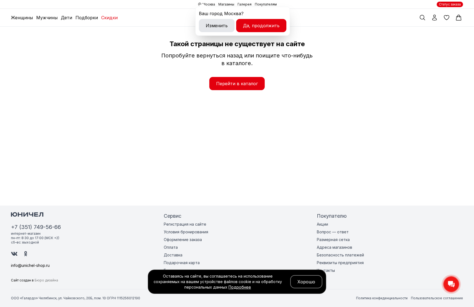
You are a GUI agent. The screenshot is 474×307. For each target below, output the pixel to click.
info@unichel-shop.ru (30, 265)
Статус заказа (450, 4)
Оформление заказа (183, 239)
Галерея (245, 4)
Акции (322, 224)
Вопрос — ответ (333, 231)
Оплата (171, 247)
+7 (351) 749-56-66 (36, 227)
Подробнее (239, 287)
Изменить (217, 25)
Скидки (109, 17)
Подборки (86, 17)
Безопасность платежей (340, 255)
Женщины (22, 17)
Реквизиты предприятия (340, 262)
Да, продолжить (261, 25)
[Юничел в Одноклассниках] (25, 253)
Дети (66, 17)
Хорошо (306, 281)
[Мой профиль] (434, 17)
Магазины (226, 4)
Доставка (173, 255)
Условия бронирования (186, 231)
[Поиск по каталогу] (422, 17)
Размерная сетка (333, 239)
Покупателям (266, 4)
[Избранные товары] (446, 17)
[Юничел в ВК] (14, 254)
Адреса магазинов (334, 247)
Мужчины (47, 17)
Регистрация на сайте (185, 224)
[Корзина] (458, 17)
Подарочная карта (182, 262)
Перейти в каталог (237, 83)
